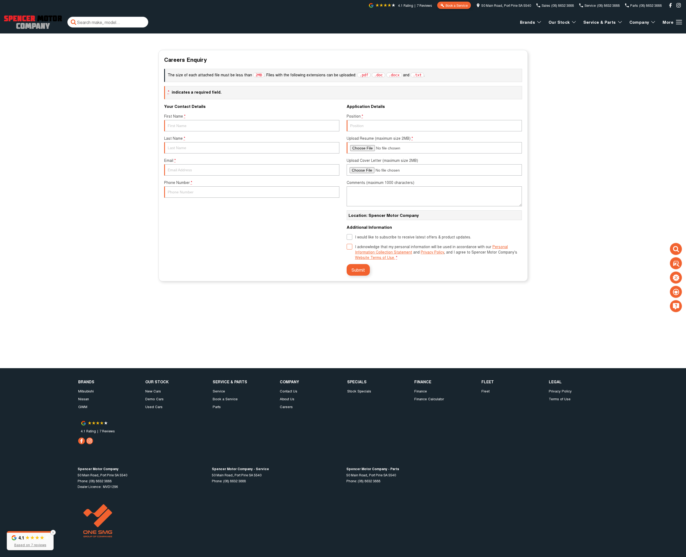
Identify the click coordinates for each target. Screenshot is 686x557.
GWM (82, 406)
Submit (358, 270)
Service (219, 391)
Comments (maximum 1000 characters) (380, 182)
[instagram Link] (678, 5)
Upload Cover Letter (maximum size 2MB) (382, 160)
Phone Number (178, 182)
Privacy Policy (432, 252)
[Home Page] (33, 22)
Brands (527, 22)
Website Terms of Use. (375, 257)
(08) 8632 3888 (100, 481)
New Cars (153, 391)
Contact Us (288, 391)
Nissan (83, 398)
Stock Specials (359, 391)
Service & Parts (599, 22)
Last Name (174, 138)
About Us (287, 398)
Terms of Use (560, 398)
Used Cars (154, 406)
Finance (420, 391)
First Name (174, 116)
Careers (286, 406)
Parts (217, 406)
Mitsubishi (86, 391)
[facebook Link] (670, 5)
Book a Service (225, 398)
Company (639, 22)
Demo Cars (154, 398)
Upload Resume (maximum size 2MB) (380, 138)
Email (170, 160)
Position (355, 116)
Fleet (485, 391)
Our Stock (559, 22)
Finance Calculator (429, 398)
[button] (30, 540)
